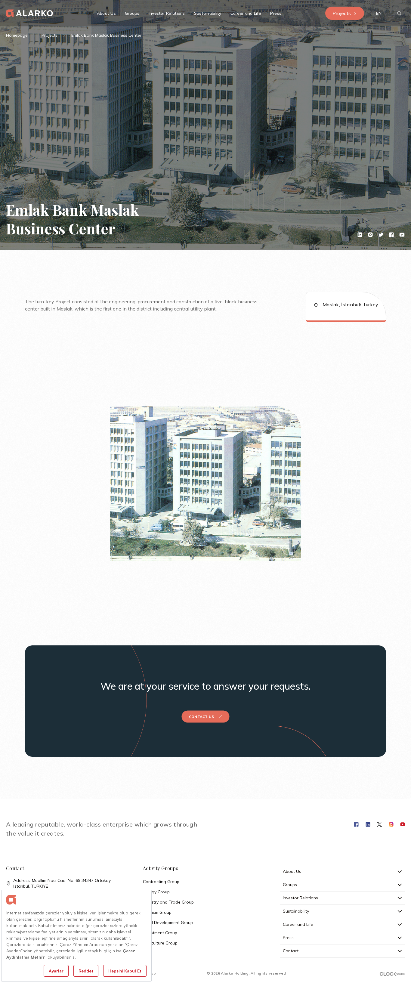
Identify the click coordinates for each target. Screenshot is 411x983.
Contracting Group (161, 881)
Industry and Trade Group (168, 902)
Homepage (17, 35)
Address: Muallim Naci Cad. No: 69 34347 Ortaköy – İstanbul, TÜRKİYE (63, 883)
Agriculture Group (160, 943)
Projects (341, 13)
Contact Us (201, 716)
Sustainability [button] (207, 13)
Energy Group (156, 892)
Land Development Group (168, 922)
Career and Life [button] (245, 13)
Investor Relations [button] (167, 13)
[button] (379, 13)
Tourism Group (157, 912)
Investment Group (160, 932)
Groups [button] (132, 13)
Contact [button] (290, 951)
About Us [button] (106, 13)
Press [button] (275, 13)
